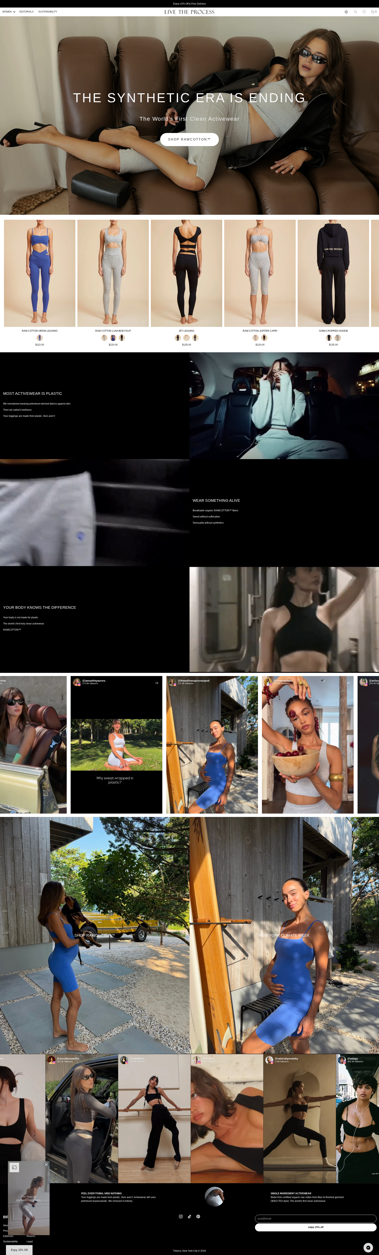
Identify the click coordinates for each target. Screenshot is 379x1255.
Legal (30, 1241)
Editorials (8, 1236)
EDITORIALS (26, 11)
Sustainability (10, 1241)
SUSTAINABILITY (47, 11)
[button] (364, 12)
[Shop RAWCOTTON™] (95, 935)
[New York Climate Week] (284, 935)
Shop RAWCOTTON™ (189, 139)
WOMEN (7, 11)
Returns (31, 1236)
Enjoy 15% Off (315, 1227)
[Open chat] (368, 1247)
